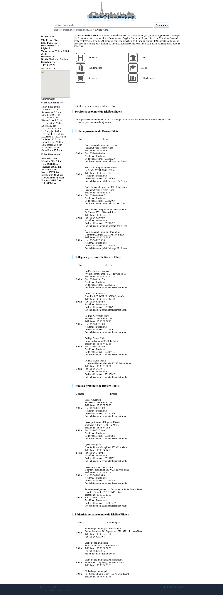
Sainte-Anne (47, 112)
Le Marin (45, 109)
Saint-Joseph (47, 145)
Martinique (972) (84, 29)
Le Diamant (47, 128)
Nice (43, 169)
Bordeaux (46, 180)
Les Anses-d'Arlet (50, 136)
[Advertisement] (129, 95)
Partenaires (169, 587)
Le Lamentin (47, 123)
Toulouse (45, 166)
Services (92, 78)
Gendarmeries (95, 68)
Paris (43, 158)
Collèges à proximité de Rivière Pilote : (98, 257)
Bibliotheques (147, 78)
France (57, 29)
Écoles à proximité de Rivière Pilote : (97, 131)
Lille (43, 183)
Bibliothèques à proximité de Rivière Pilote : (102, 514)
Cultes (144, 57)
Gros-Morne (47, 150)
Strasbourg (46, 175)
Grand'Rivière (48, 142)
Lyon (43, 164)
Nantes (44, 172)
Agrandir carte (48, 99)
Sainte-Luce (47, 106)
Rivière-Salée (47, 120)
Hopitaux (92, 57)
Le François (47, 131)
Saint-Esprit (47, 115)
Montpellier (46, 177)
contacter (80, 122)
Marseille (45, 161)
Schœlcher (46, 147)
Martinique (68, 29)
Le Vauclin (46, 117)
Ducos (44, 125)
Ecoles (144, 68)
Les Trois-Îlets (48, 134)
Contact (180, 587)
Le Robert (46, 139)
